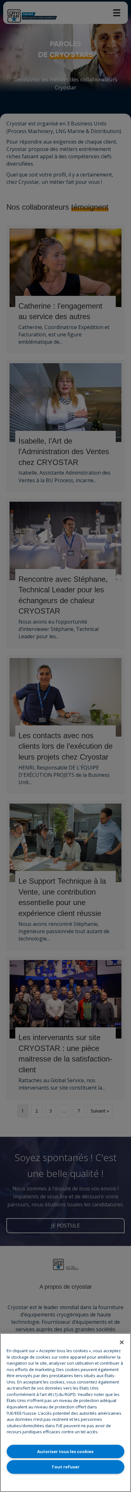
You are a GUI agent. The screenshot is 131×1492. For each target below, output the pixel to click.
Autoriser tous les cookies (65, 1451)
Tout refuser (65, 1467)
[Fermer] (122, 1342)
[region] (65, 1412)
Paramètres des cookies (65, 1482)
